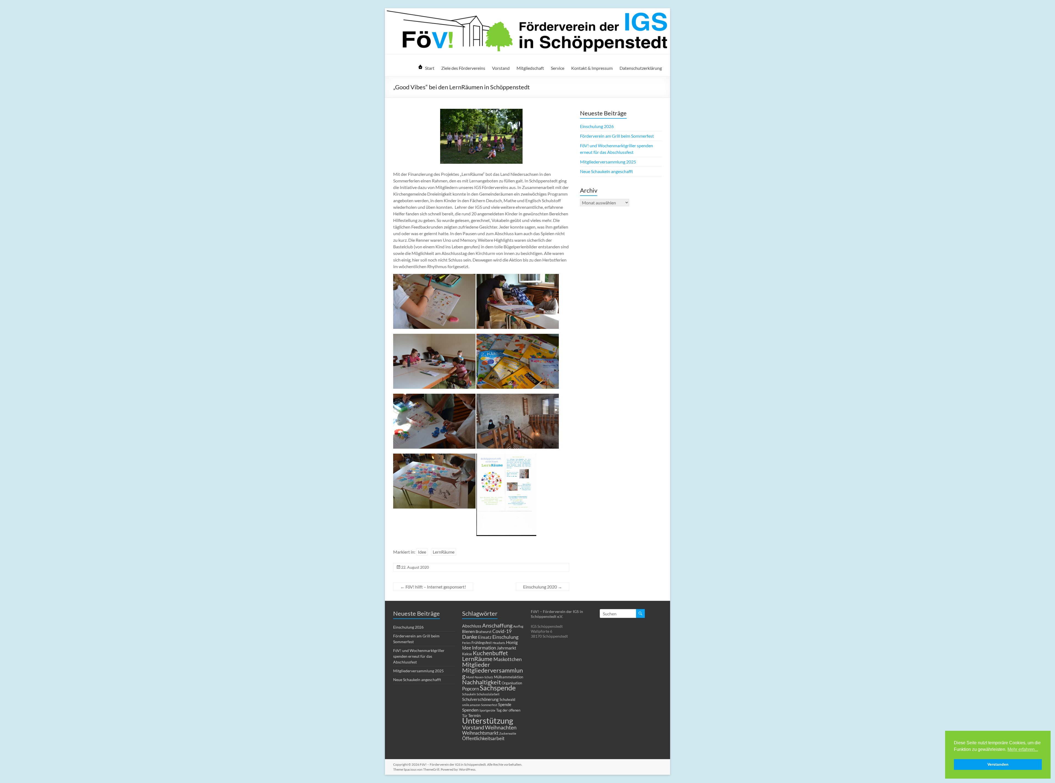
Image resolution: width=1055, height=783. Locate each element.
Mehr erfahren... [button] (1022, 749)
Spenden (470, 709)
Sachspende (498, 688)
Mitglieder (476, 664)
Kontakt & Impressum (592, 68)
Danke (469, 636)
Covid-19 (502, 631)
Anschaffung (497, 625)
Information (484, 648)
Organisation (512, 683)
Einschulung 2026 (597, 126)
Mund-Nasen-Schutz (479, 677)
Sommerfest (489, 705)
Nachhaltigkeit (481, 682)
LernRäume (443, 551)
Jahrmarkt (506, 647)
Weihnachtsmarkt (480, 733)
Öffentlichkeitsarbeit (483, 738)
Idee (422, 551)
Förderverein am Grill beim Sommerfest (617, 135)
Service (557, 68)
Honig (512, 642)
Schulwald (507, 699)
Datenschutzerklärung (641, 68)
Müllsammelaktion (508, 677)
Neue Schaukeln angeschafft (606, 171)
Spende (504, 704)
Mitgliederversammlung (492, 673)
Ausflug (518, 626)
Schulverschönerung (480, 699)
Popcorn (470, 689)
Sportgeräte (487, 710)
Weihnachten (501, 727)
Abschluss (471, 625)
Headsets (499, 643)
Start (429, 68)
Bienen (468, 631)
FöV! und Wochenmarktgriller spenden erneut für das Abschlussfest (419, 656)
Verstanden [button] (998, 764)
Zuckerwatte (507, 733)
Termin (474, 715)
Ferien (466, 643)
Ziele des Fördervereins (463, 68)
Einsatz (485, 637)
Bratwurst (484, 631)
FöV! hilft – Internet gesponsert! (433, 586)
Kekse (467, 654)
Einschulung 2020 (542, 586)
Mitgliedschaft (530, 68)
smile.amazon (471, 705)
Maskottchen (507, 659)
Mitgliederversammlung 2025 (608, 161)
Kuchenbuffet (490, 652)
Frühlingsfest (481, 642)
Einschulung (505, 637)
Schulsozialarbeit (488, 694)
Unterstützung (487, 720)
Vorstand (501, 68)
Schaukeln (469, 694)
